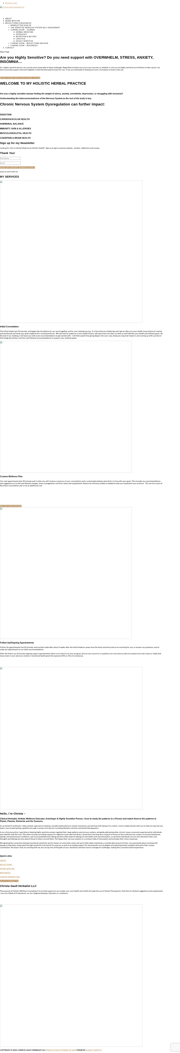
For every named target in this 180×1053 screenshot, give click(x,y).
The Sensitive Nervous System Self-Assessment (35, 27)
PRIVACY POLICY (53, 1050)
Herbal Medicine (24, 32)
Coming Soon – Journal (23, 30)
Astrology (21, 34)
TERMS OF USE (68, 1050)
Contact (9, 48)
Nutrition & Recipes (26, 36)
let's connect (8, 881)
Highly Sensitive (24, 41)
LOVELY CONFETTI (94, 1050)
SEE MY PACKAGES (10, 506)
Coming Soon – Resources (24, 45)
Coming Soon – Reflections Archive (29, 43)
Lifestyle (20, 39)
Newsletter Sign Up (21, 25)
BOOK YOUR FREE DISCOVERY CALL (19, 78)
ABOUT (3, 860)
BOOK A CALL (11, 3)
